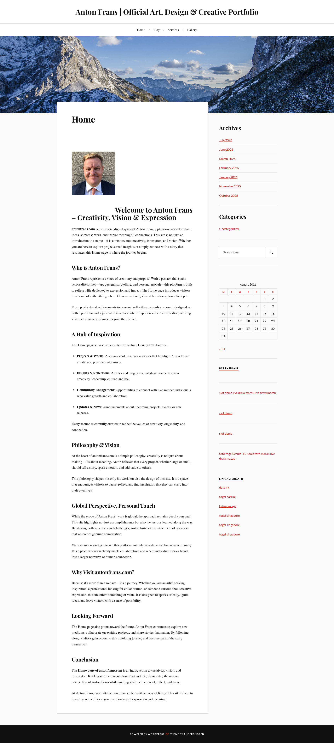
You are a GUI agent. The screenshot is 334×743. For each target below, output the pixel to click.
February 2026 (229, 168)
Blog (156, 30)
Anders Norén (194, 734)
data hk (224, 487)
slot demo (225, 393)
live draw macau (243, 393)
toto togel (225, 454)
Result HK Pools (243, 454)
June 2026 (226, 149)
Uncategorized (229, 229)
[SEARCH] (271, 252)
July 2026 (225, 140)
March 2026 (227, 158)
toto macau (262, 454)
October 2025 (228, 195)
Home (141, 30)
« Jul (222, 349)
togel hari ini (227, 496)
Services (173, 30)
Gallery (192, 30)
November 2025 (230, 186)
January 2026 (228, 177)
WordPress (156, 734)
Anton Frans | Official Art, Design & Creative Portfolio (167, 12)
